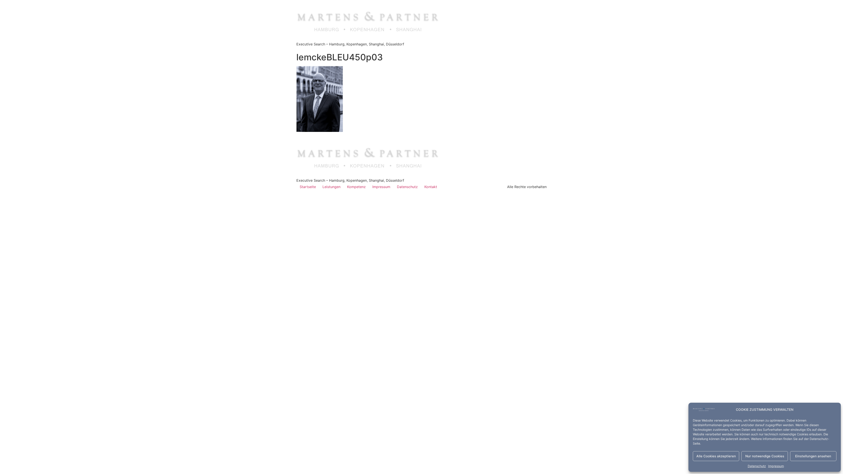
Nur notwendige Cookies (764, 456)
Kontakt (430, 187)
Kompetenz (356, 187)
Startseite (308, 187)
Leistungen (331, 187)
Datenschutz (757, 466)
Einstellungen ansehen (813, 456)
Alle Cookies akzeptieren (716, 456)
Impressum (776, 466)
